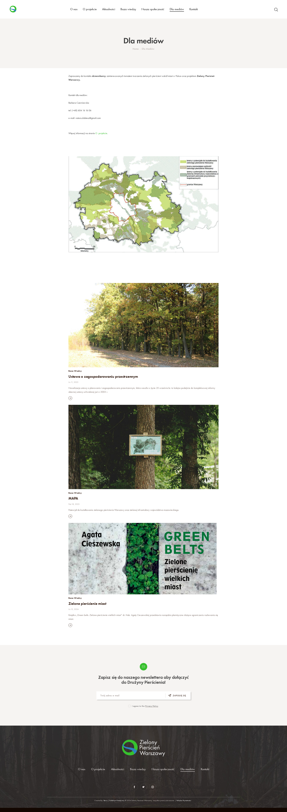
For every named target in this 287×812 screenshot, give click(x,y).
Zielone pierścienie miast (87, 604)
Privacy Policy (151, 706)
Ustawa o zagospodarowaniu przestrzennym (103, 376)
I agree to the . (145, 706)
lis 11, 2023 (73, 382)
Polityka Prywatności (184, 800)
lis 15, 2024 (73, 609)
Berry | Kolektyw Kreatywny (114, 800)
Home (136, 48)
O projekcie (101, 133)
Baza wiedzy (75, 371)
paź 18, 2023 (74, 504)
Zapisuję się (179, 695)
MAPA (73, 498)
